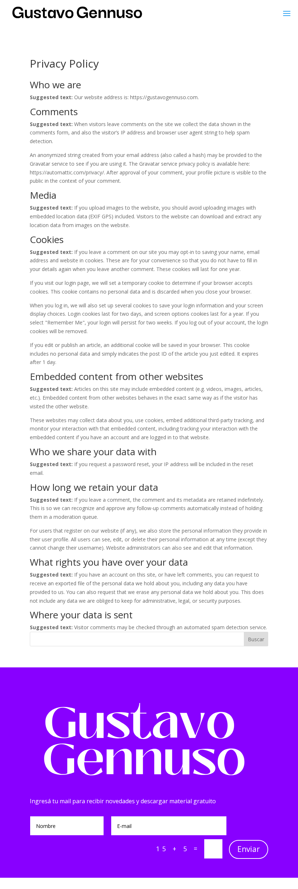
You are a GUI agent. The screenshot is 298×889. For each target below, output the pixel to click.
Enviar (248, 849)
